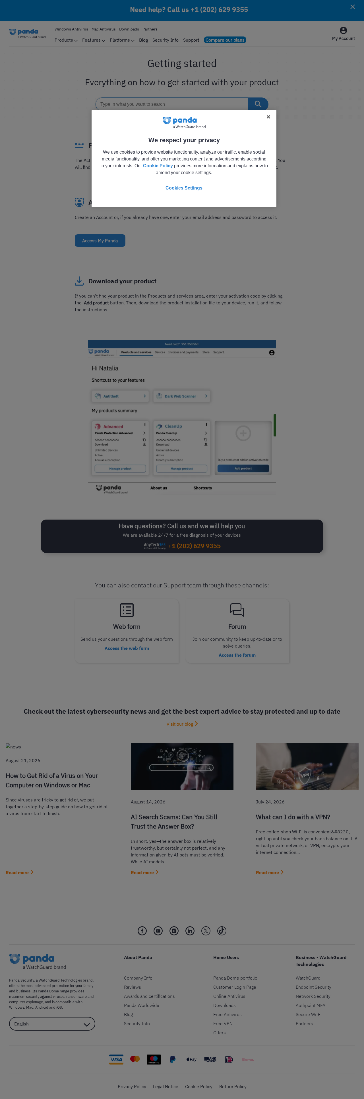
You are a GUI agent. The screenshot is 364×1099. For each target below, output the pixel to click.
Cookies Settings (184, 188)
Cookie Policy (158, 165)
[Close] (268, 117)
